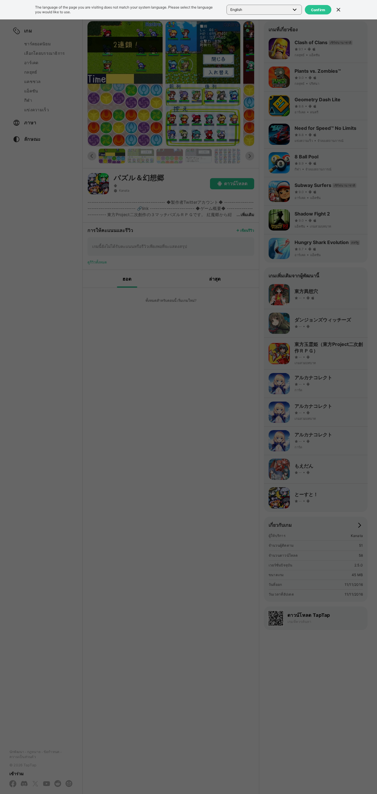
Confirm (318, 10)
